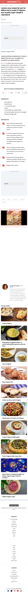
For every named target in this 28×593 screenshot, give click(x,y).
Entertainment (14, 524)
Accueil (2, 5)
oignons (15, 69)
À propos (14, 570)
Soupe (3, 199)
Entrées (11, 5)
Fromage (4, 202)
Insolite (14, 534)
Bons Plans (14, 523)
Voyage (14, 558)
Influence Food (14, 581)
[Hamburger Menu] (3, 2)
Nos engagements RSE (14, 576)
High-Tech (14, 532)
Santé (14, 549)
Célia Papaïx (3, 19)
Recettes (6, 5)
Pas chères (22, 199)
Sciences (14, 551)
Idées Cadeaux (14, 560)
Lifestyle (14, 545)
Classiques (15, 199)
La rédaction (14, 574)
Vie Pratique (14, 557)
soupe (4, 63)
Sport (14, 555)
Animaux (14, 521)
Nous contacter (14, 572)
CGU (14, 579)
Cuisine (14, 528)
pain (2, 75)
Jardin (14, 536)
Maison (14, 547)
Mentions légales (14, 578)
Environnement (14, 526)
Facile (9, 199)
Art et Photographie (14, 519)
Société (14, 553)
